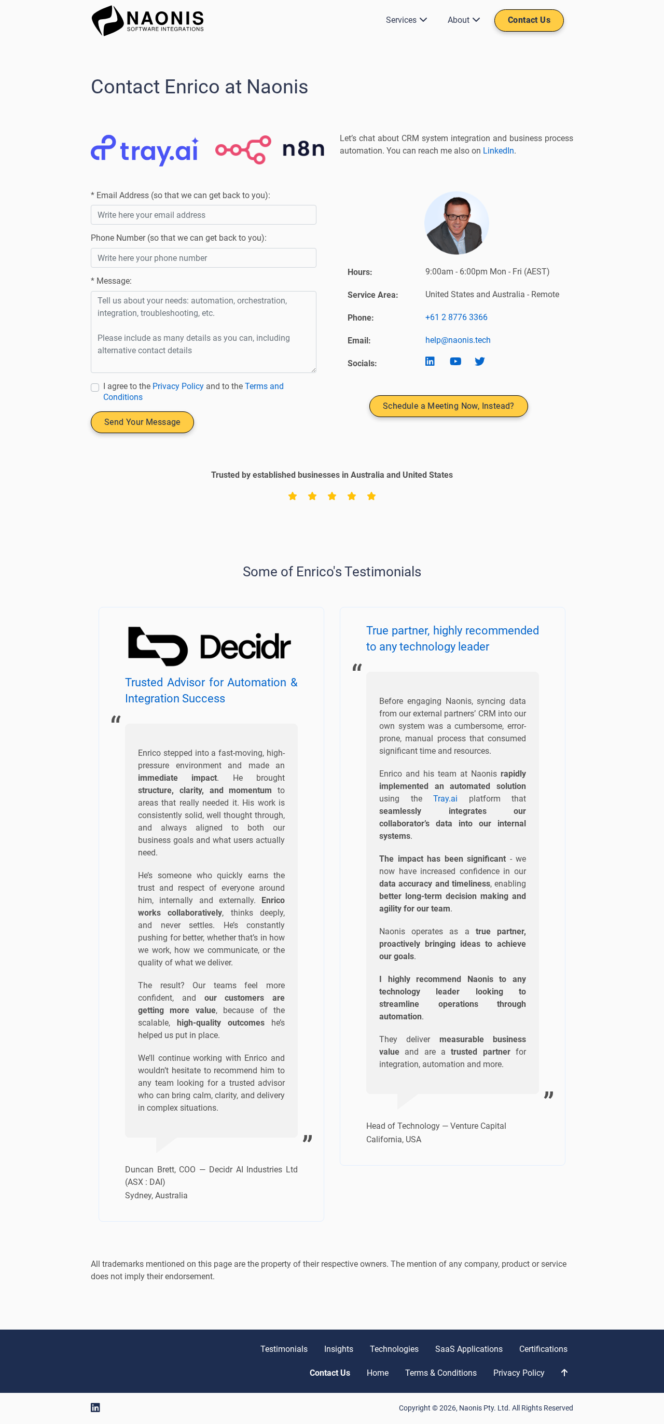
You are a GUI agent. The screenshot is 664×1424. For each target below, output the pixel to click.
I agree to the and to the (193, 391)
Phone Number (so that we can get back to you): (179, 238)
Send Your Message (142, 422)
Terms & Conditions (441, 1373)
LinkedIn (498, 151)
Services (401, 20)
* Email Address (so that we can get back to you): (180, 195)
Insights (338, 1349)
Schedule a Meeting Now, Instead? (449, 406)
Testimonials (284, 1349)
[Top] (564, 1373)
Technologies (394, 1349)
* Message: (111, 281)
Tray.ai (445, 799)
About (458, 20)
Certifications (543, 1349)
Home (378, 1373)
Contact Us (529, 20)
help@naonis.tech (458, 340)
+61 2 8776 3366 (456, 317)
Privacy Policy (178, 386)
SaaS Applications (469, 1349)
